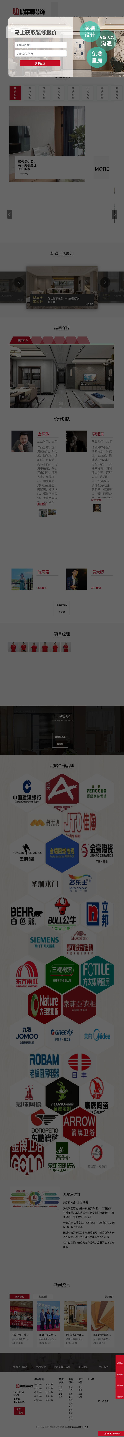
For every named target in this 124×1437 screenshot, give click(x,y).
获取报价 (40, 63)
